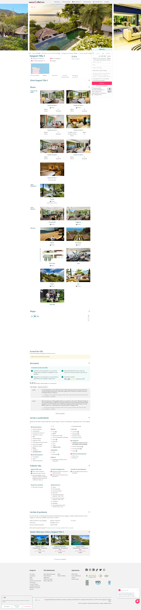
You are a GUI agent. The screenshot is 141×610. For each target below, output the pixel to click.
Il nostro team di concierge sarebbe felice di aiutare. (60, 528)
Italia (59, 574)
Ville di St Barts (62, 576)
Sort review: (33, 387)
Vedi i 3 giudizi (75, 59)
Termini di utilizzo (102, 78)
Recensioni (55, 75)
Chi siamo (32, 574)
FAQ (31, 577)
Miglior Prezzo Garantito (99, 58)
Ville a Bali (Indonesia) (49, 574)
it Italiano (38, 600)
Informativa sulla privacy (92, 603)
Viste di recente (87, 2)
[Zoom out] (88, 318)
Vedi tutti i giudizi (60, 413)
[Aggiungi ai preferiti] (70, 27)
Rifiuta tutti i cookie (17, 606)
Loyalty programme (35, 586)
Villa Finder (75, 574)
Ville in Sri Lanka (48, 579)
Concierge (32, 582)
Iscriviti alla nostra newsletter (99, 80)
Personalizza (6, 606)
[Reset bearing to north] (88, 320)
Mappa (45, 75)
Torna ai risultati (66, 2)
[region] (60, 331)
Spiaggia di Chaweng (38, 58)
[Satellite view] (31, 316)
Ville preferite (77, 2)
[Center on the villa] (37, 316)
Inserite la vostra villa (35, 581)
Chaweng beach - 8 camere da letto (40, 548)
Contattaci (106, 2)
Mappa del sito (107, 603)
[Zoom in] (88, 316)
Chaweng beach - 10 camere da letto (80, 548)
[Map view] (34, 316)
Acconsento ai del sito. (101, 78)
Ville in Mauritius (48, 581)
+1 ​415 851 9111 (98, 2)
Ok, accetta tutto (27, 606)
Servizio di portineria (75, 76)
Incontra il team (34, 584)
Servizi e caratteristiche (65, 76)
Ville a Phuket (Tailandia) (47, 576)
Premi (31, 579)
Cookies (101, 603)
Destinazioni (57, 2)
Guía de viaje (75, 579)
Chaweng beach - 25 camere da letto (60, 548)
